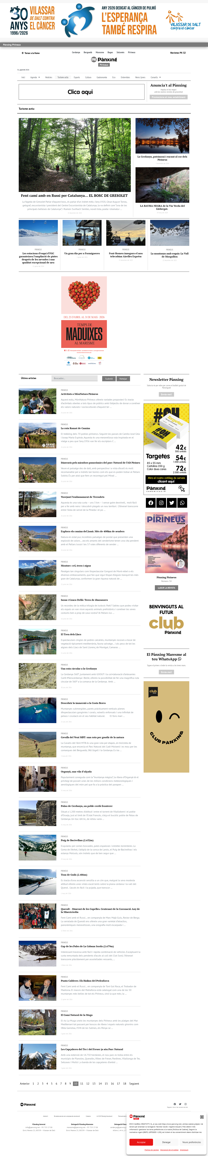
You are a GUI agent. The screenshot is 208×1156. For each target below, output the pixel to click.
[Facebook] (151, 503)
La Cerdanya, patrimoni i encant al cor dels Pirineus (162, 158)
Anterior (25, 1083)
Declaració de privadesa (169, 1150)
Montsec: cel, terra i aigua (76, 565)
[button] (201, 1117)
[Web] (84, 322)
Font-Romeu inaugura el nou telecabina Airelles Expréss (126, 255)
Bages (110, 52)
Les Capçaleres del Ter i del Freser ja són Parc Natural (92, 1049)
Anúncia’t (45, 1116)
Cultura (88, 77)
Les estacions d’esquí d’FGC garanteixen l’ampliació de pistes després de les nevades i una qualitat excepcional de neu (38, 258)
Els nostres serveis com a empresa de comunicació (67, 1116)
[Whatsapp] (182, 503)
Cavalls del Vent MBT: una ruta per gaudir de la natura (92, 737)
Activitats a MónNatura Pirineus (79, 394)
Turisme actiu (63, 77)
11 (81, 1083)
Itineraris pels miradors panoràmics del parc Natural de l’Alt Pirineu (100, 462)
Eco (113, 77)
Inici (23, 77)
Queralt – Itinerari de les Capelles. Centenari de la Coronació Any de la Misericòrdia (100, 910)
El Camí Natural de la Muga (77, 1015)
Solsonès (120, 52)
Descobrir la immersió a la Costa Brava (83, 703)
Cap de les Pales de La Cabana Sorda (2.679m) (87, 946)
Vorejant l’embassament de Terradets (82, 497)
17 (118, 1083)
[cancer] (104, 20)
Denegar (166, 1142)
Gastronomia (102, 77)
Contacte (88, 1116)
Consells (154, 77)
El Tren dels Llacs (71, 634)
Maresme (100, 52)
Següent (134, 1083)
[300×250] (166, 620)
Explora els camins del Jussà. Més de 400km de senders (92, 531)
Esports (77, 77)
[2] (166, 727)
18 (124, 1083)
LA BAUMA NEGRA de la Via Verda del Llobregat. (162, 207)
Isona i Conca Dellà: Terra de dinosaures (84, 600)
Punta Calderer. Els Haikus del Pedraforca (85, 980)
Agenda (33, 77)
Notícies (48, 77)
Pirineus (131, 52)
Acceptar (141, 1142)
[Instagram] (161, 503)
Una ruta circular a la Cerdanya (79, 668)
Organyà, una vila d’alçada (76, 771)
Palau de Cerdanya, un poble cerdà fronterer (87, 806)
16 (112, 1083)
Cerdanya (76, 52)
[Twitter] (172, 503)
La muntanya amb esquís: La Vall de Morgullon (170, 255)
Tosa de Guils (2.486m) (74, 874)
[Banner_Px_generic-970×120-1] (82, 92)
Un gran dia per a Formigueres (82, 253)
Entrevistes (125, 77)
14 (100, 1083)
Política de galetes (152, 1150)
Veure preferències (191, 1142)
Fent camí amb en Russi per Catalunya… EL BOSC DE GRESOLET (75, 195)
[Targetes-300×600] (166, 449)
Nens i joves (140, 77)
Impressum (184, 1150)
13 (93, 1083)
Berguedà (88, 52)
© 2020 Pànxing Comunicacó (104, 1116)
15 (106, 1083)
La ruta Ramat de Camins (75, 428)
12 (87, 1083)
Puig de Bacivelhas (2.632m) (77, 840)
